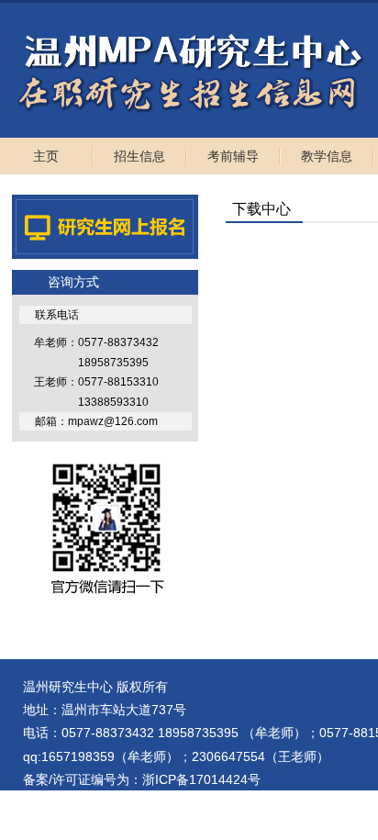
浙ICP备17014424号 (201, 779)
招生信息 (139, 156)
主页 (46, 156)
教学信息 (326, 156)
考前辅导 (233, 156)
